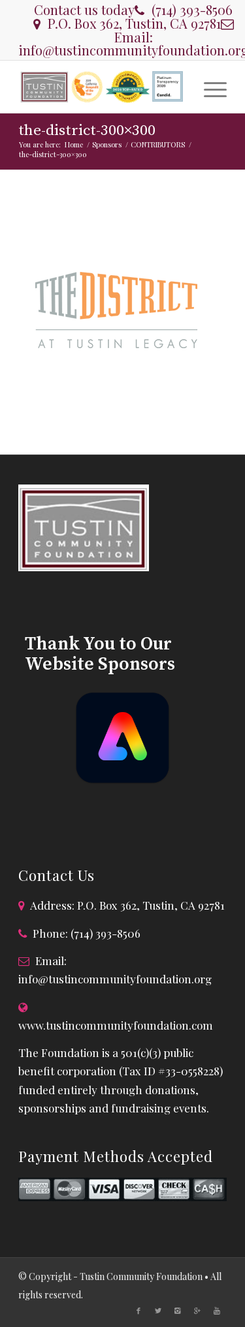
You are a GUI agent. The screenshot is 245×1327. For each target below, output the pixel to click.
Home (74, 144)
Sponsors (107, 144)
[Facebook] (138, 1310)
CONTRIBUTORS (158, 144)
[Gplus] (197, 1310)
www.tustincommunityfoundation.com (115, 1025)
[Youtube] (217, 1310)
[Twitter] (158, 1310)
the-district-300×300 (86, 130)
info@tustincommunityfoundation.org (115, 979)
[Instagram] (178, 1310)
